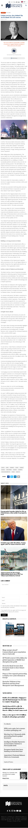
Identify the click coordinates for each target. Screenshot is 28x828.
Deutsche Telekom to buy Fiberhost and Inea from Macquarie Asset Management (13, 683)
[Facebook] (7, 810)
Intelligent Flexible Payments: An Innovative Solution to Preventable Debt (14, 744)
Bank (7, 467)
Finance (21, 467)
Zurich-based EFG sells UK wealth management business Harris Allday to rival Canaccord (15, 708)
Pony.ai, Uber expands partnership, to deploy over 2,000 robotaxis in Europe (15, 676)
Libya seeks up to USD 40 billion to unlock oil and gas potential (14, 716)
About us (3, 816)
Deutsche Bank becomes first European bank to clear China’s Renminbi (13, 668)
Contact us (11, 816)
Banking (3, 12)
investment (8, 469)
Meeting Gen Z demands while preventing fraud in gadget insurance (14, 736)
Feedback (24, 818)
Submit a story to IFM (7, 818)
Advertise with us (21, 816)
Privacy (9, 821)
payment (20, 469)
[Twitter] (10, 810)
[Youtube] (17, 810)
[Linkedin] (15, 810)
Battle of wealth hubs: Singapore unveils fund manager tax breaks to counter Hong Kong (15, 700)
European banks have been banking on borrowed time (13, 750)
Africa (2, 467)
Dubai (17, 467)
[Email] (20, 810)
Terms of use (17, 821)
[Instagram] (12, 810)
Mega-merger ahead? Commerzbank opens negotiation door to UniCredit (14, 652)
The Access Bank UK (5, 471)
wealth (18, 471)
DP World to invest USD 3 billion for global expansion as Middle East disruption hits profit (15, 660)
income (3, 469)
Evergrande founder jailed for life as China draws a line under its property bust (14, 512)
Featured (8, 12)
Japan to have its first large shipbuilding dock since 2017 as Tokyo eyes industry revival (12, 574)
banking (12, 467)
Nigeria (15, 469)
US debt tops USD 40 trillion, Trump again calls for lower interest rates (13, 543)
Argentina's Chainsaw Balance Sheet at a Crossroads (14, 756)
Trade (13, 471)
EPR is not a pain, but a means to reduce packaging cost (14, 729)
